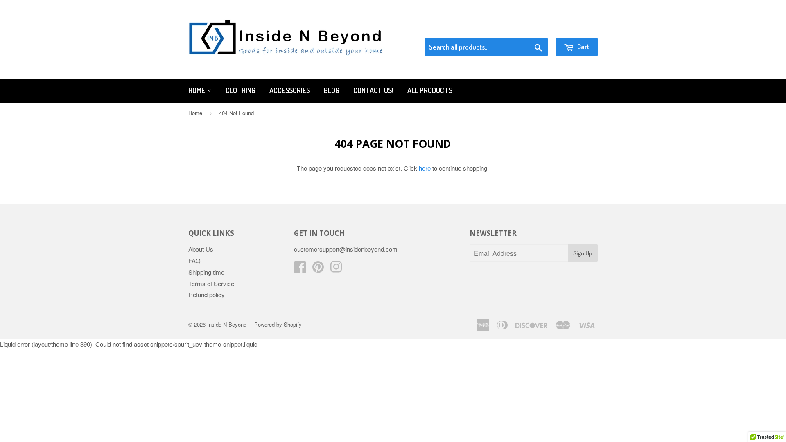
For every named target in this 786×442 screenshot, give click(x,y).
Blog (331, 90)
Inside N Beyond (226, 324)
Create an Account (574, 28)
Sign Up (582, 253)
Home (197, 90)
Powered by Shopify (278, 324)
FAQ (194, 260)
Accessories (289, 90)
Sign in (530, 28)
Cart (583, 46)
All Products (429, 90)
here (425, 168)
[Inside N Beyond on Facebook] (300, 269)
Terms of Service (211, 283)
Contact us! (373, 90)
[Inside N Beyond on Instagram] (336, 269)
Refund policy (206, 294)
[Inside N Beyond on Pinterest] (318, 269)
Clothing (240, 90)
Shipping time (206, 272)
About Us (200, 249)
